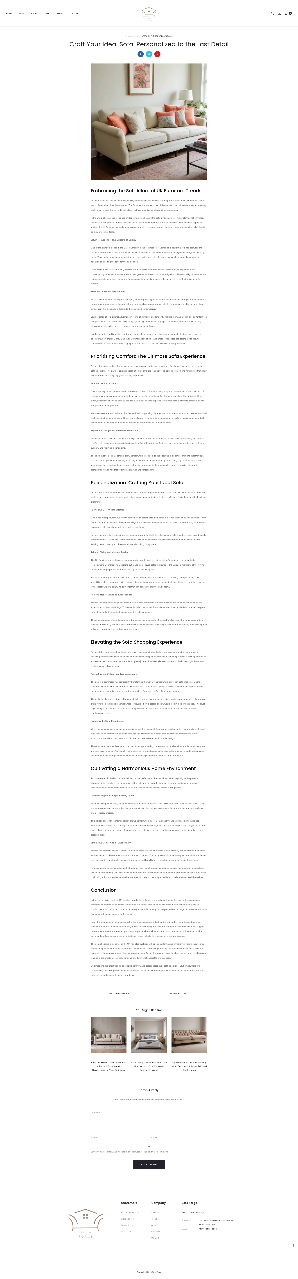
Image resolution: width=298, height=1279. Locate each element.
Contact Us (156, 1231)
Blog (75, 13)
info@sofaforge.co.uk (208, 1229)
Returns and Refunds (130, 1212)
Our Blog (155, 1238)
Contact (60, 13)
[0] (286, 13)
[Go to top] (293, 1245)
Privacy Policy (127, 1225)
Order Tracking (127, 1219)
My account (126, 1231)
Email (154, 1137)
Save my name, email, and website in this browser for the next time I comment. (129, 1151)
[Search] (272, 13)
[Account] (279, 13)
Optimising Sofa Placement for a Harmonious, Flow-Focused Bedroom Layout (149, 1066)
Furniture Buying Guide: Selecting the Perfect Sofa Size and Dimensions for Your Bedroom (108, 1066)
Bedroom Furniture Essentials (157, 36)
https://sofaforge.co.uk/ (120, 686)
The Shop (155, 1219)
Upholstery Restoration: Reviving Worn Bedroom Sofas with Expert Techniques (189, 1066)
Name (94, 1137)
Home (9, 13)
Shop (21, 13)
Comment (96, 1112)
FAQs (153, 1225)
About (34, 13)
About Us (155, 1212)
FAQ (47, 13)
